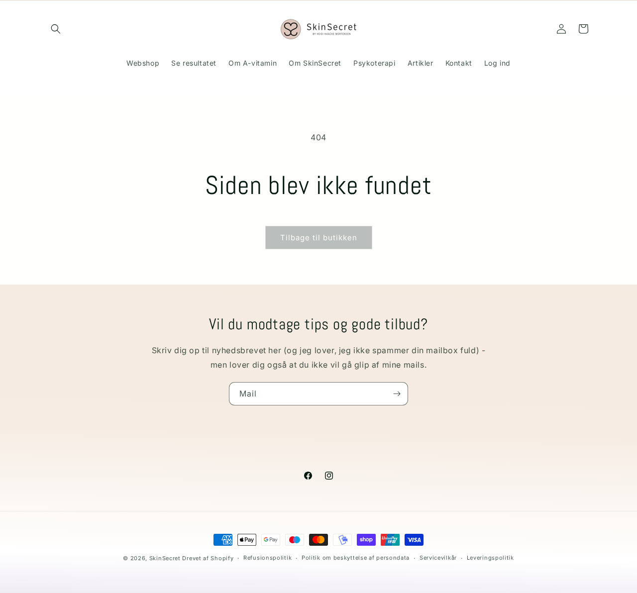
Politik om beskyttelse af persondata (356, 557)
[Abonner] (397, 393)
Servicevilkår (438, 557)
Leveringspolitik (490, 557)
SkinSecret (165, 558)
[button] (56, 29)
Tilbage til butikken (318, 237)
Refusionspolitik (267, 557)
